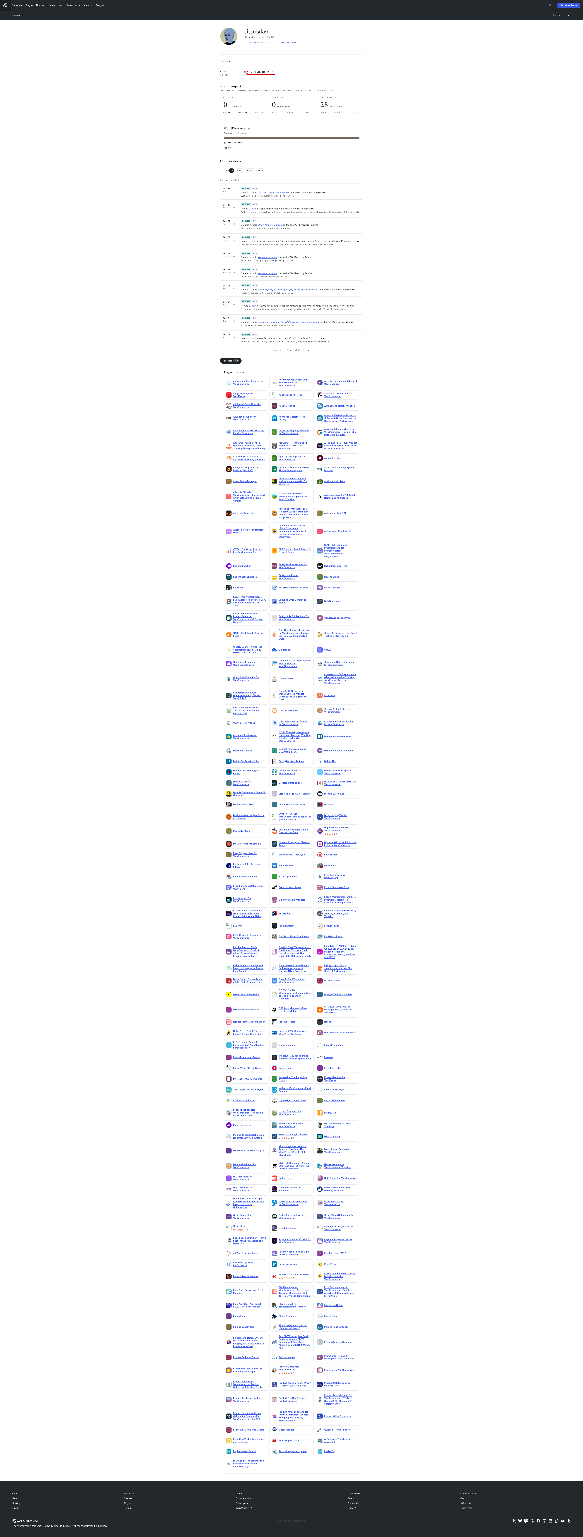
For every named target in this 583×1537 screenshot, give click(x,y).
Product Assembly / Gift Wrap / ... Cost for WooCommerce (295, 1384)
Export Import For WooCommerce (242, 899)
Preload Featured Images (337, 1342)
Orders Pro (239, 1226)
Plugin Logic (239, 1316)
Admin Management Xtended (339, 405)
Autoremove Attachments (337, 531)
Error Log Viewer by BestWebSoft (334, 876)
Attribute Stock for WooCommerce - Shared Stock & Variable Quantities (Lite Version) (249, 496)
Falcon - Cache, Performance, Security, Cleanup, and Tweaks (340, 913)
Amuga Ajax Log (332, 458)
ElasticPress (330, 854)
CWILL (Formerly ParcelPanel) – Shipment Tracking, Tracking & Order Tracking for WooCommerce (295, 736)
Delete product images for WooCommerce (338, 772)
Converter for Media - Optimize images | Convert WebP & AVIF (247, 695)
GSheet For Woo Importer (246, 1009)
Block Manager (332, 587)
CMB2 (327, 649)
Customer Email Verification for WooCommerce (293, 723)
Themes (128, 1498)
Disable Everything (334, 793)
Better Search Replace (245, 577)
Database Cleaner (243, 750)
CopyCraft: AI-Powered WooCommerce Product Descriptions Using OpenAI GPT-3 (293, 695)
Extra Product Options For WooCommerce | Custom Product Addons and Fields (247, 913)
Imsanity (328, 1057)
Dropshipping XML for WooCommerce (335, 816)
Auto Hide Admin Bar (243, 513)
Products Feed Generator (337, 1416)
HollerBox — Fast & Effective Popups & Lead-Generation (248, 1032)
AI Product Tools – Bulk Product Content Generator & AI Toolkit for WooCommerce (340, 446)
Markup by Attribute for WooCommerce (291, 1125)
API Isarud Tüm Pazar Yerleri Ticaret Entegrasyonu (294, 469)
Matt (463, 1498)
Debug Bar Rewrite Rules (246, 761)
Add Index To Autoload (290, 395)
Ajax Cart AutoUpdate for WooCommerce (292, 458)
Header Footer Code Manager (249, 1021)
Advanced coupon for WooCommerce (244, 418)
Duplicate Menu (241, 831)
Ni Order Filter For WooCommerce (242, 1178)
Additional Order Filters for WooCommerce (247, 405)
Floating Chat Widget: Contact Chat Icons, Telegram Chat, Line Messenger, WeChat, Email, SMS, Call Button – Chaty (295, 951)
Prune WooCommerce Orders (248, 1429)
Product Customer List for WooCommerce (246, 1399)
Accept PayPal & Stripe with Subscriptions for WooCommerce (293, 382)
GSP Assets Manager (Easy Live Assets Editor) (293, 1009)
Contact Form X (287, 678)
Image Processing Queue (246, 1057)
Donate (353, 1503)
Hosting (16, 1503)
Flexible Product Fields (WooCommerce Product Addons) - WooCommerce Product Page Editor (246, 951)
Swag (352, 1508)
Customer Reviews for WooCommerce (245, 736)
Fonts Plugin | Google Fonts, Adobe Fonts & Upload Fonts (248, 980)
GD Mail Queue (332, 980)
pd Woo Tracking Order (245, 1253)
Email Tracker (286, 865)
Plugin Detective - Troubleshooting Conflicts (293, 1305)
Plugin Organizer (288, 1316)
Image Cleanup (287, 1045)
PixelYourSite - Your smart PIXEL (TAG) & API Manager (247, 1305)
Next (308, 350)
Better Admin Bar (242, 566)
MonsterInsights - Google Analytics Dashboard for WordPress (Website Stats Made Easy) (292, 1150)
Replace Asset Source (244, 1451)
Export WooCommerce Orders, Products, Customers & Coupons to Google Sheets (340, 900)
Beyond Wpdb (331, 577)
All (231, 170)
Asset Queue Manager (245, 481)
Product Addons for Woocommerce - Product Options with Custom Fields (247, 1384)
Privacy (16, 1508)
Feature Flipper (332, 925)
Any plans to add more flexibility (274, 192)
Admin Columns (287, 405)
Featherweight (286, 925)
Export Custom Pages (290, 887)
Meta (260, 170)
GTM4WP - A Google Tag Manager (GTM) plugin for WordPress (338, 1009)
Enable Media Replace (245, 876)
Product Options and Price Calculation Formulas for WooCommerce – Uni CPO (247, 1416)
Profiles (16, 15)
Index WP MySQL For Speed (247, 1068)
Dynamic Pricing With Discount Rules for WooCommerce (340, 843)
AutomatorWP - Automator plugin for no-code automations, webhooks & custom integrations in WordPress (292, 531)
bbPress (465, 1503)
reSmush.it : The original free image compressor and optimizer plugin (248, 1463)
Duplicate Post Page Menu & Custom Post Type (294, 831)
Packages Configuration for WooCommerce (339, 1228)
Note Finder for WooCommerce (340, 1178)
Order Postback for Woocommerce (334, 1203)
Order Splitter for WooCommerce (242, 1216)
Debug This (330, 761)
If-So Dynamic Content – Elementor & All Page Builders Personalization (248, 1045)
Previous (277, 350)
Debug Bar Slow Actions (291, 761)
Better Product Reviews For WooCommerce (293, 566)
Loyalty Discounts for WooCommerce (290, 1112)
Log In (566, 15)
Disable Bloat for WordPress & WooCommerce (340, 783)
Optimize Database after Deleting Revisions (337, 1189)
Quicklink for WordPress (337, 1429)
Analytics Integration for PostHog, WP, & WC (246, 469)
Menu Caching (332, 1136)
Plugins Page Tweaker (336, 1327)
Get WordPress (568, 5)
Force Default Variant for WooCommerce (292, 980)
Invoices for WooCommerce (247, 1079)
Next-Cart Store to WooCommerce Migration (337, 1166)
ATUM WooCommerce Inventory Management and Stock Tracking (293, 496)
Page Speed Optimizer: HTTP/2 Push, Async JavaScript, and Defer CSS (249, 1241)
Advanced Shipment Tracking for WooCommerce (248, 432)
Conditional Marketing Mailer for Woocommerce (339, 663)
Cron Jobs (329, 695)
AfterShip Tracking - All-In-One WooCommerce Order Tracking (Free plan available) (249, 446)
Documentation (243, 1498)
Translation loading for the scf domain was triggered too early (288, 322)
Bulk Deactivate (332, 601)
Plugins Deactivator (243, 1327)
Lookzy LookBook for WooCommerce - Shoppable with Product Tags (248, 1113)
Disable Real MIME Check (292, 804)
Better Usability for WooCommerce (288, 576)
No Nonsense (286, 1178)
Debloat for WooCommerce (338, 750)
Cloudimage (285, 649)
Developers (242, 1503)
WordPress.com (469, 1493)
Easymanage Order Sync (292, 854)
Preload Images (287, 1357)
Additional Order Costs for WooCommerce (338, 395)
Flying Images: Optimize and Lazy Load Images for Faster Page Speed (248, 968)
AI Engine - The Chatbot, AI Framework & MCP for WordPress (293, 446)
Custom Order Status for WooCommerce (337, 710)
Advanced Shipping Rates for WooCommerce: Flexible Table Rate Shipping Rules (340, 432)
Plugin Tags (330, 1316)
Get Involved (354, 1493)
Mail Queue (330, 1112)
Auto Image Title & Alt (335, 513)
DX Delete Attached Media (247, 843)
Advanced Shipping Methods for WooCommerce (294, 432)
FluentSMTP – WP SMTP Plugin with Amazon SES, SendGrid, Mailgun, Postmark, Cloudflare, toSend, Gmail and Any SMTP (340, 952)
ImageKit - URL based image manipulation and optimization (295, 1057)
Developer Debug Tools (291, 782)
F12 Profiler (285, 913)
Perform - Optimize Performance (243, 1264)
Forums (250, 170)
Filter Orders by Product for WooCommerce (247, 936)
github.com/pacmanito (255, 42)
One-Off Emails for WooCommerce (243, 1189)
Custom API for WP (288, 710)
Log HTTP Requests (334, 1100)
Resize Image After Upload (293, 1451)
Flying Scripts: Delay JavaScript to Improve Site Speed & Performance (338, 968)
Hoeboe (328, 1021)
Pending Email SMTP (335, 1253)
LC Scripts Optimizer (244, 1100)
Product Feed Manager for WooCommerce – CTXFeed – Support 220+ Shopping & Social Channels (339, 1399)
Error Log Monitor (288, 876)
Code (239, 170)
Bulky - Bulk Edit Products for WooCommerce (294, 617)
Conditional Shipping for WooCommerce (246, 678)
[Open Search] (550, 5)
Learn (239, 1493)
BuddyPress (467, 1508)
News (15, 1498)
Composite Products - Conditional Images (244, 663)
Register (557, 15)
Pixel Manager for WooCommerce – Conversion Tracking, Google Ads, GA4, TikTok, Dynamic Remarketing (294, 1291)
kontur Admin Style (334, 1089)
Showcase (129, 1493)
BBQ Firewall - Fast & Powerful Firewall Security (295, 550)
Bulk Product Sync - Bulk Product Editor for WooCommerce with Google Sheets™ (248, 618)
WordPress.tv (244, 1508)
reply (253, 208)
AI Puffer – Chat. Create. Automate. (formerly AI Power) (249, 458)
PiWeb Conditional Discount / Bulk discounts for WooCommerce (339, 1276)
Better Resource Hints (335, 566)
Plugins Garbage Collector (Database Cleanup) (293, 1327)
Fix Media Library (333, 936)
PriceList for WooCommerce (339, 1370)
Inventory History (333, 1068)
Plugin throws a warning (270, 225)
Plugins (127, 1503)
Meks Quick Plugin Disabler (293, 1134)
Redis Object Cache (289, 1440)
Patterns (128, 1508)
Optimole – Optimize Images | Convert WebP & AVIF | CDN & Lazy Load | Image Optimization (248, 1202)
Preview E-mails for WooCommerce (289, 1368)
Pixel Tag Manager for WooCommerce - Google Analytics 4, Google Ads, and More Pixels (339, 1291)
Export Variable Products (292, 899)
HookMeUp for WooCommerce (340, 1032)
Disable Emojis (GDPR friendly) (295, 793)
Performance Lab (288, 1264)
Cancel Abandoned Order (337, 618)
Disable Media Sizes (244, 804)
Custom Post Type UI (244, 722)
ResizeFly (329, 1451)
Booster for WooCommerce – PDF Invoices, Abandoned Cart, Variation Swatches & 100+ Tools (249, 601)
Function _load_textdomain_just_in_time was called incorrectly (288, 289)
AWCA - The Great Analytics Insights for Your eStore (247, 550)
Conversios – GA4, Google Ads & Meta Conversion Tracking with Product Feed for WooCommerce (340, 678)
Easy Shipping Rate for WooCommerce (245, 854)
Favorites (230, 361)
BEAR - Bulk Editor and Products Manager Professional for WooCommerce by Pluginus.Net (335, 551)
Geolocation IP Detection (246, 994)
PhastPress (330, 1264)
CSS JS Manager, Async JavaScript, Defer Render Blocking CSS (246, 710)
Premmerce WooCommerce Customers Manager (247, 1370)
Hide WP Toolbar (287, 1021)
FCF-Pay (237, 925)
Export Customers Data (336, 887)
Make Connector (242, 1125)
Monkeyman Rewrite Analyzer (249, 1150)
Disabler (328, 804)
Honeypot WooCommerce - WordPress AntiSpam (293, 1032)
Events (351, 1498)
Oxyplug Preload (287, 1228)
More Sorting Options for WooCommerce (337, 1150)
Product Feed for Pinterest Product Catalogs (292, 1399)
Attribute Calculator (334, 481)
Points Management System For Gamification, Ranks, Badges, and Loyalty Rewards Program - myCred (248, 1342)
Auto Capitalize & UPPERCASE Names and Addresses (339, 496)
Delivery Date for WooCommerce (242, 783)
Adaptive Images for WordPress (243, 395)
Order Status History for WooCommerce (291, 1216)
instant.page (285, 1068)
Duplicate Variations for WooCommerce (336, 829)
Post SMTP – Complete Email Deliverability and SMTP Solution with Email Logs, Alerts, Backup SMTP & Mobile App (294, 1342)
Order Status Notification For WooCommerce (339, 1216)
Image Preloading (333, 1045)
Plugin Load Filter (333, 1305)
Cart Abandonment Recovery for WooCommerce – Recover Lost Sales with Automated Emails (294, 634)
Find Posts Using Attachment (294, 936)
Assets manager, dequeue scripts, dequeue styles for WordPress (293, 481)
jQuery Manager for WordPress (334, 1078)
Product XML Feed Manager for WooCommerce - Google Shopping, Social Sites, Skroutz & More (293, 1416)
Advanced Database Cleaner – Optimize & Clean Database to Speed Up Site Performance (340, 418)
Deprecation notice (267, 257)
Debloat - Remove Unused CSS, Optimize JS (292, 750)
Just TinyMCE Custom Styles (248, 1089)
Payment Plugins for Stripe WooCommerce (338, 1241)
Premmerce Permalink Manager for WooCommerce (339, 1357)
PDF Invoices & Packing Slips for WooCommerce (294, 1253)
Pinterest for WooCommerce (294, 1274)
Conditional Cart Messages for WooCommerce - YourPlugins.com (295, 663)
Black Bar (238, 587)
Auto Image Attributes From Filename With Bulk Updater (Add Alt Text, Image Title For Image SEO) (294, 513)
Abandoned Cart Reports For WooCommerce (248, 382)
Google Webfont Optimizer (338, 994)
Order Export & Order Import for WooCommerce (293, 1203)
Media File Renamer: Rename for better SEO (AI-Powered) (248, 1136)
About (15, 1493)
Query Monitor (286, 1429)
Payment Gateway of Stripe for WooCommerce (295, 1241)
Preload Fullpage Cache (246, 1357)
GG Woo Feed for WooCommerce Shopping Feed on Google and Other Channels (295, 994)
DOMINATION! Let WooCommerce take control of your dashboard (295, 816)
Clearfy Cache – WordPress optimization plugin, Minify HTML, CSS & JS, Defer (247, 650)
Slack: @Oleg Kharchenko (284, 42)
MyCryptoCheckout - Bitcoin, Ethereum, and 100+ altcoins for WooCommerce (294, 1166)
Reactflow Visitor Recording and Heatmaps (248, 1440)
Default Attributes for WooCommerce (290, 772)
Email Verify (330, 865)
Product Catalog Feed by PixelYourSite (337, 1384)
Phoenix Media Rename (245, 1276)
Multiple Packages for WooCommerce (244, 1166)
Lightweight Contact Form (292, 1100)
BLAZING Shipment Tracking (293, 587)
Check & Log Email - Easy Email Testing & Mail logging (340, 634)
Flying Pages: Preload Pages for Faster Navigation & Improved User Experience (294, 968)
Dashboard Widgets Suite (337, 736)
